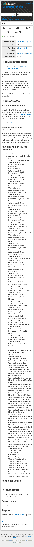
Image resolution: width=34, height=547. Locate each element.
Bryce (22, 19)
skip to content (29, 3)
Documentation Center (13, 6)
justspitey (21, 53)
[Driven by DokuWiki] (17, 542)
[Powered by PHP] (13, 540)
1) (11, 122)
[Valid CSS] (29, 540)
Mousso (29, 53)
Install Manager (5, 17)
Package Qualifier (25, 114)
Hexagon (16, 19)
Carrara (10, 19)
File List (8, 485)
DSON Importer (15, 17)
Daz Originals (22, 48)
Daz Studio (4, 19)
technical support (19, 515)
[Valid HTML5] (21, 540)
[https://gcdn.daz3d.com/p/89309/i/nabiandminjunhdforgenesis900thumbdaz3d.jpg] (8, 36)
